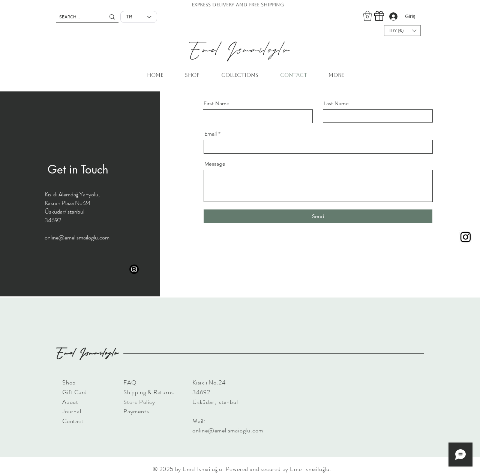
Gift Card (74, 392)
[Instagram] (465, 237)
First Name (217, 103)
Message (214, 163)
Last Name (336, 103)
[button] (367, 16)
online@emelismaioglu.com (227, 430)
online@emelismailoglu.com (77, 237)
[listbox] (402, 30)
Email (210, 133)
